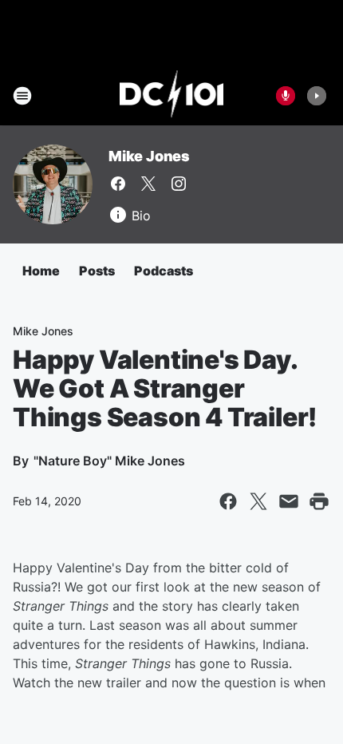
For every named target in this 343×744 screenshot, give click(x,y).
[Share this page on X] (258, 501)
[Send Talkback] (285, 95)
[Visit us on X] (148, 183)
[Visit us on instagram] (178, 183)
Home (41, 271)
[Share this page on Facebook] (228, 501)
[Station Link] (172, 95)
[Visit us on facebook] (118, 183)
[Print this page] (319, 501)
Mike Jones (149, 156)
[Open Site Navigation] (22, 95)
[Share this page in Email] (289, 501)
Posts (97, 271)
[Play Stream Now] (316, 95)
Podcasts (163, 271)
